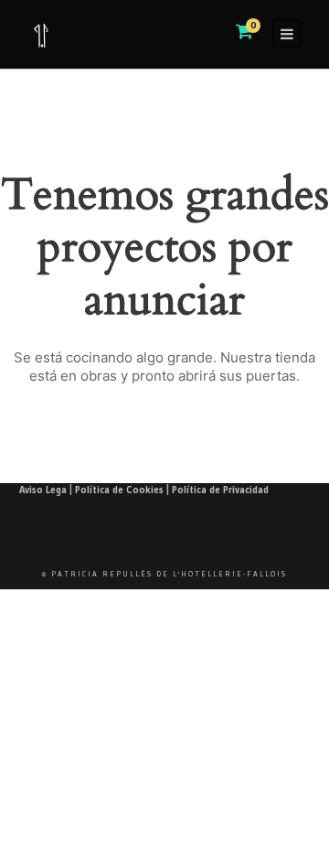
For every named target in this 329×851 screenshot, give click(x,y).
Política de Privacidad (220, 489)
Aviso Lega (43, 489)
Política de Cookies (119, 489)
